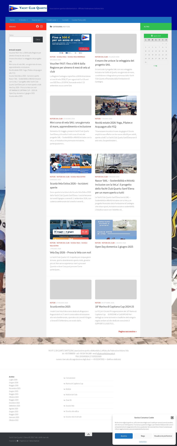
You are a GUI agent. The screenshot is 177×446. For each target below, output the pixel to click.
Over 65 (68, 400)
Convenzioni (70, 378)
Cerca (11, 35)
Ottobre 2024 (13, 397)
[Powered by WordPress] (17, 441)
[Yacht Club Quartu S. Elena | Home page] (28, 8)
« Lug (155, 66)
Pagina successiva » (128, 331)
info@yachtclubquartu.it (106, 353)
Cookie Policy (143, 441)
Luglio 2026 (13, 379)
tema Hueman (34, 441)
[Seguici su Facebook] (37, 26)
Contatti (65, 20)
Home (12, 20)
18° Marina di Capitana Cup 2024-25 (114, 306)
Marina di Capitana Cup (74, 383)
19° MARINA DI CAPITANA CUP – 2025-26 (23, 90)
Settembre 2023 (14, 406)
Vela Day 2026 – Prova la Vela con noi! (70, 252)
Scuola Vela (61, 57)
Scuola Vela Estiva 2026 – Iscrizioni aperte (24, 76)
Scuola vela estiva (78, 177)
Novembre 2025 (14, 388)
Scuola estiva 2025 (60, 306)
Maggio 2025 (13, 394)
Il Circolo (22, 20)
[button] (172, 417)
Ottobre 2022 (13, 420)
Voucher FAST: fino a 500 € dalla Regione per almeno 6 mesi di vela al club (70, 67)
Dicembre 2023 (14, 403)
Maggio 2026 (13, 385)
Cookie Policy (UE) (79, 20)
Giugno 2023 (13, 411)
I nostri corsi (51, 20)
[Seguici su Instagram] (41, 26)
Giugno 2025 (13, 391)
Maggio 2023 (13, 414)
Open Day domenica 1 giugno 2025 (114, 246)
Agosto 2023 (13, 408)
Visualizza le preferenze (163, 436)
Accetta (124, 436)
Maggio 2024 (13, 400)
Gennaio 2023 (14, 417)
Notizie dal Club (101, 57)
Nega (143, 436)
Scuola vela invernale (76, 57)
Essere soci (36, 20)
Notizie (53, 57)
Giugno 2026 (13, 382)
